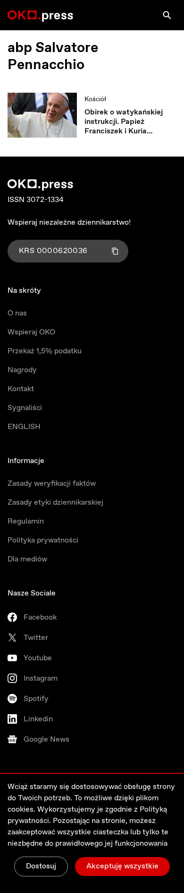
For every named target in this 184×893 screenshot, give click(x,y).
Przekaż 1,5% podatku (45, 351)
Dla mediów (27, 559)
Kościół (95, 99)
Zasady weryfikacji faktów (52, 484)
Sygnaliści (25, 408)
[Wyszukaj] (167, 15)
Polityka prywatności (43, 540)
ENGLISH (24, 427)
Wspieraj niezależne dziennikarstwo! (69, 223)
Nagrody (22, 370)
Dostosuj (41, 866)
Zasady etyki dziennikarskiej (55, 503)
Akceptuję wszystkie (122, 866)
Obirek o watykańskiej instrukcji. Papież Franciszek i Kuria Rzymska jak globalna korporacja (123, 122)
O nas (17, 313)
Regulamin (26, 521)
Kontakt (21, 389)
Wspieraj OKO (31, 332)
